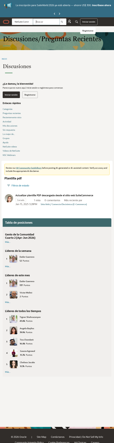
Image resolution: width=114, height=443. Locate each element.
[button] (9, 198)
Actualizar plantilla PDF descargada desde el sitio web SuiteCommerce (54, 195)
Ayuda (5, 142)
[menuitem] (89, 21)
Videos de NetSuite (11, 150)
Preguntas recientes (12, 113)
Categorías (7, 109)
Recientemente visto (12, 117)
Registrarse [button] (29, 94)
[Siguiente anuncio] (59, 13)
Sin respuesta (9, 129)
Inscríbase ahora (101, 5)
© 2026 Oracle (19, 436)
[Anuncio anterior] (54, 13)
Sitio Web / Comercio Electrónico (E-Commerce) (64, 204)
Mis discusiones (10, 125)
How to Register (56, 29)
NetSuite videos (10, 146)
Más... (7, 242)
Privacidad (74, 436)
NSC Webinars (9, 155)
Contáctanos (57, 436)
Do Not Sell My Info (92, 436)
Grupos (6, 138)
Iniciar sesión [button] (11, 94)
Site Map (41, 436)
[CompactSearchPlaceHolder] (76, 21)
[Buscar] (63, 21)
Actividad (7, 121)
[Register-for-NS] (69, 22)
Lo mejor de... (9, 134)
